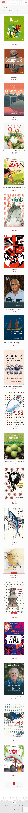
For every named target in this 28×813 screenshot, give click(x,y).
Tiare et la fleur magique (14, 43)
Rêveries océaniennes (14, 575)
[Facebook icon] (9, 809)
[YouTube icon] (13, 809)
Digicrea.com (9, 807)
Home (4, 10)
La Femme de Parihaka (14, 229)
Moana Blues (14, 542)
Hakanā (14, 117)
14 (17, 786)
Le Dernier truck (14, 773)
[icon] (16, 809)
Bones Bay (14, 738)
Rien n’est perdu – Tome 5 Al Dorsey (14, 656)
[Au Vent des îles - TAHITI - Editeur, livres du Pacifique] (3, 2)
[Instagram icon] (14, 809)
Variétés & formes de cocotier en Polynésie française (14, 461)
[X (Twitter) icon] (11, 809)
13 (14, 786)
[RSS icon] (18, 809)
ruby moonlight (14, 502)
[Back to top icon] (14, 802)
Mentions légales (17, 807)
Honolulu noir (14, 269)
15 (20, 786)
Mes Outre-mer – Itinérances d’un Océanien (14, 309)
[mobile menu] (26, 2)
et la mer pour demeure (14, 616)
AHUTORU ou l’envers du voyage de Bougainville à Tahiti (14, 386)
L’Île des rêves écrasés (14, 426)
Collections (10, 10)
